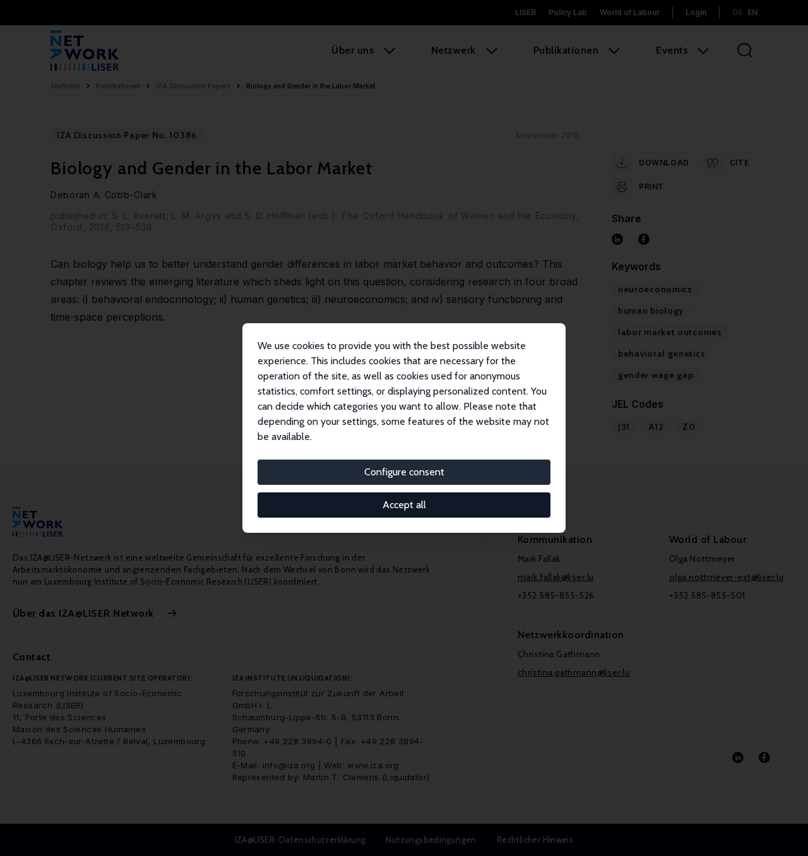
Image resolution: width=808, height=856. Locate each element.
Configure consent (404, 472)
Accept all (404, 505)
